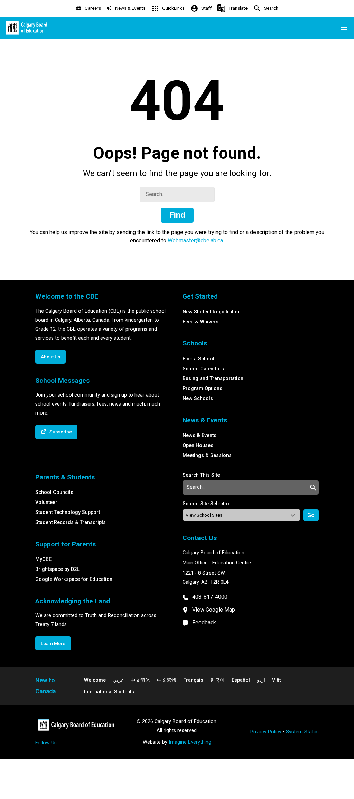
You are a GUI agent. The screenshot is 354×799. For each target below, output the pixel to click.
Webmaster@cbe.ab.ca (195, 240)
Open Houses (198, 445)
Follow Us (46, 743)
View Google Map (213, 609)
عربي (118, 680)
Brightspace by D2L (57, 569)
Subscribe (60, 432)
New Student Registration (212, 312)
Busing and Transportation (213, 378)
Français (193, 680)
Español (241, 680)
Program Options (202, 388)
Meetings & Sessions (207, 455)
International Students (109, 692)
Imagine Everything (190, 742)
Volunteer (46, 502)
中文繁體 (166, 680)
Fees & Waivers (200, 322)
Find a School (198, 359)
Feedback (204, 622)
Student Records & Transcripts (70, 522)
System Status (302, 732)
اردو (261, 680)
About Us (50, 356)
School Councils (54, 492)
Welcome (95, 680)
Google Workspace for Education (73, 579)
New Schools (198, 398)
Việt (276, 680)
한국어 (217, 680)
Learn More (53, 643)
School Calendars (203, 369)
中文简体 (140, 680)
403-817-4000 (209, 597)
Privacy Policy (265, 732)
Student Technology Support (67, 512)
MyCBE (43, 559)
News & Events (199, 435)
